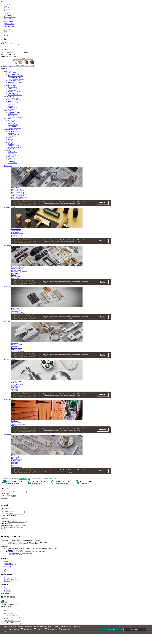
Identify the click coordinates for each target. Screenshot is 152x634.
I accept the (13, 527)
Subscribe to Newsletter (9, 515)
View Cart (7, 589)
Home (2, 1)
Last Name (4, 513)
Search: (4, 52)
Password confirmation (8, 525)
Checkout (7, 9)
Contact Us (7, 581)
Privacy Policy (8, 18)
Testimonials (7, 15)
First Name (4, 511)
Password (4, 493)
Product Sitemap (8, 21)
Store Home (11, 554)
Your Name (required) (10, 619)
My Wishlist (7, 591)
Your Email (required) (10, 622)
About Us (7, 14)
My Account (7, 4)
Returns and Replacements (11, 579)
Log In (6, 11)
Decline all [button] (134, 629)
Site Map (6, 569)
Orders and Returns (9, 26)
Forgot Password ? (6, 495)
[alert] (76, 629)
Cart (5, 6)
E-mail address (5, 492)
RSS (5, 571)
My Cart (6, 7)
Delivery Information (10, 578)
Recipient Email (8, 613)
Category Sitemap (9, 23)
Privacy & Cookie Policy (16, 527)
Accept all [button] (111, 629)
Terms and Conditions (10, 17)
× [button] (150, 626)
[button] (42, 632)
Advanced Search (9, 24)
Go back (10, 550)
